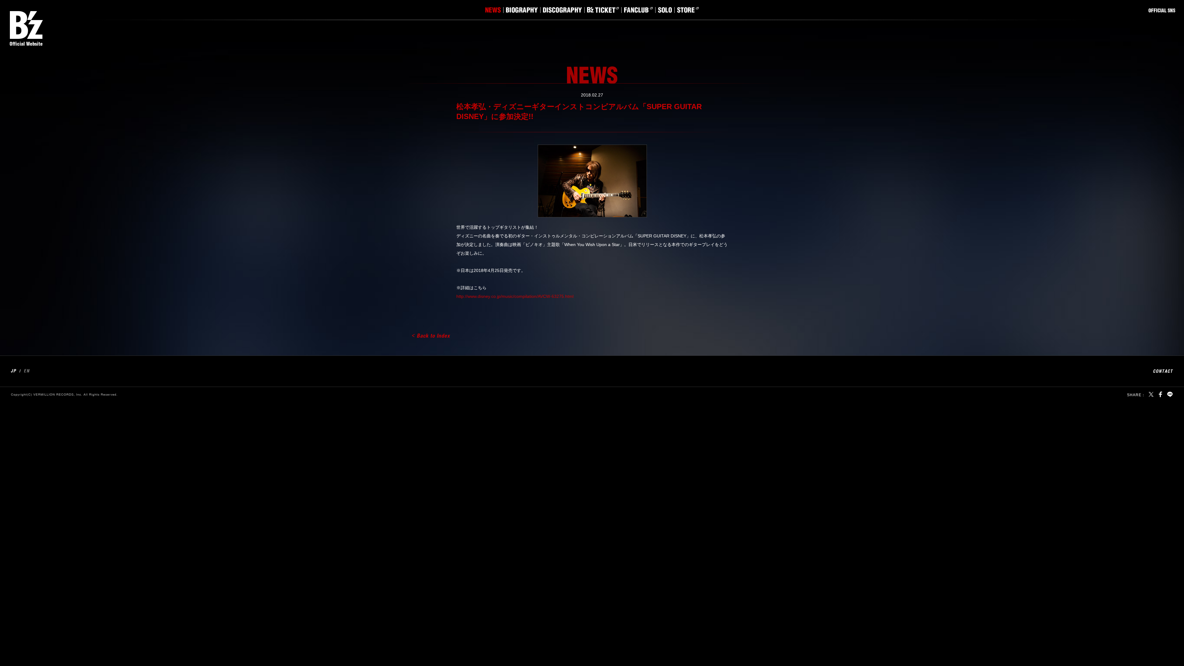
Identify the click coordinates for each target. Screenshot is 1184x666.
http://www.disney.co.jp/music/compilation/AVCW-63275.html (515, 296)
